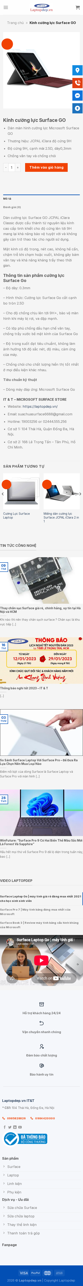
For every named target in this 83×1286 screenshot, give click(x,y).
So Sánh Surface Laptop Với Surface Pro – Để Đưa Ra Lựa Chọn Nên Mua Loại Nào (39, 762)
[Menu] (5, 7)
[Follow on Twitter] (9, 1127)
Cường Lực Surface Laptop (16, 515)
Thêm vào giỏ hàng (46, 167)
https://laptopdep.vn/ (40, 406)
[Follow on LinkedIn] (15, 1127)
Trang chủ (15, 23)
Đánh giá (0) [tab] (12, 207)
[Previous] (3, 502)
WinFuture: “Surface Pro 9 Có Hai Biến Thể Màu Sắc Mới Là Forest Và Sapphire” (41, 842)
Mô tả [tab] (7, 198)
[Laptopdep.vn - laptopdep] (41, 7)
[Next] (80, 502)
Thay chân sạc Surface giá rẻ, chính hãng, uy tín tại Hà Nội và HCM (40, 609)
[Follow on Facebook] (4, 1127)
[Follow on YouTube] (20, 1127)
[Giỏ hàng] (78, 7)
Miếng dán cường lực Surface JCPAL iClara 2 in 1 (61, 517)
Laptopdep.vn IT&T (18, 1100)
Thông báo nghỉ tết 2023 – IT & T (24, 688)
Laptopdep (67, 1280)
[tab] (41, 898)
